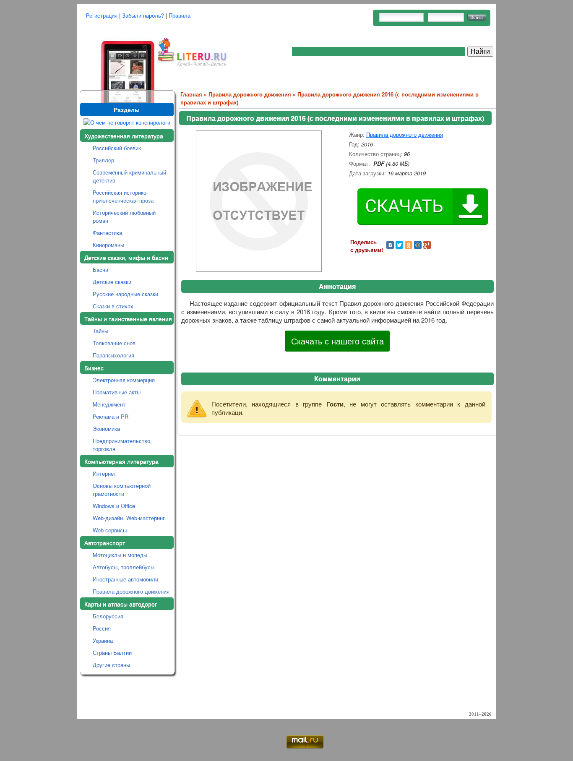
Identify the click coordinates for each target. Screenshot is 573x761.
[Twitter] (399, 245)
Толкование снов (114, 343)
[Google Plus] (427, 245)
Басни (100, 270)
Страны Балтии (112, 653)
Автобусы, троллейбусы (123, 567)
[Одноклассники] (408, 245)
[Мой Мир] (418, 245)
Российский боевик (117, 148)
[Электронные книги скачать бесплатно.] (117, 59)
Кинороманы (108, 245)
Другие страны (111, 665)
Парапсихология (113, 355)
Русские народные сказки (125, 294)
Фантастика (107, 233)
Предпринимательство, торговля (122, 445)
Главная (191, 94)
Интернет (104, 473)
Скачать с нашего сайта (337, 341)
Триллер (103, 160)
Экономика (106, 429)
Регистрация (101, 15)
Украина (103, 640)
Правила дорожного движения (131, 591)
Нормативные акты (117, 392)
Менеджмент (109, 404)
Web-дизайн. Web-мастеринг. (130, 518)
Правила (179, 15)
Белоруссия (108, 616)
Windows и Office (114, 506)
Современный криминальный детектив (129, 176)
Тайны (100, 331)
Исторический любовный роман (124, 216)
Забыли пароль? (143, 15)
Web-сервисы (110, 530)
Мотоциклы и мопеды (120, 555)
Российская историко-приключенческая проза (123, 196)
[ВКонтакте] (390, 245)
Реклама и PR (110, 416)
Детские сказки (112, 282)
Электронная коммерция (124, 380)
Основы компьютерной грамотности (122, 490)
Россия (102, 628)
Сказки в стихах (113, 306)
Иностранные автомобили (125, 579)
